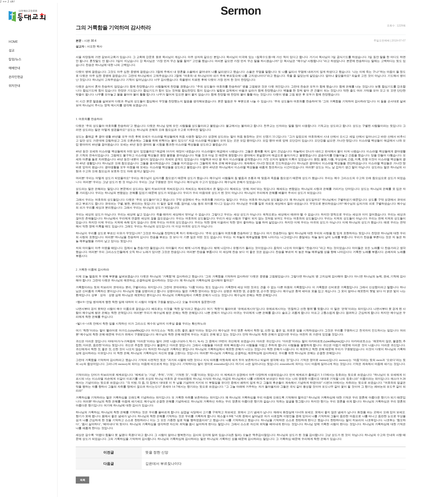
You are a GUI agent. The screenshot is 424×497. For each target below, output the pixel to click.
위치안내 (14, 85)
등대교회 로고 (29, 16)
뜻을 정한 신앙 (156, 452)
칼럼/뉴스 (15, 59)
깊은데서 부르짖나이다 (163, 463)
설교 (11, 50)
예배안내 (14, 68)
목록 (82, 480)
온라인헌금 (16, 76)
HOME (13, 41)
